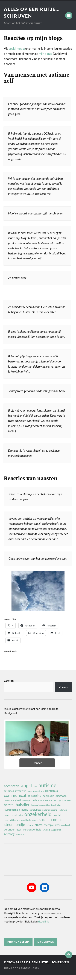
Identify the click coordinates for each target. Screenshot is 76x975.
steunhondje (14, 824)
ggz (59, 800)
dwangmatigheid (12, 800)
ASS (35, 786)
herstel (9, 805)
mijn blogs (45, 54)
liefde (24, 809)
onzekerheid (38, 814)
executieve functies (47, 800)
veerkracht (66, 825)
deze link (43, 921)
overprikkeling (12, 820)
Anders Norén (30, 968)
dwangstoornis (29, 800)
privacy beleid (18, 941)
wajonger (56, 829)
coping (36, 795)
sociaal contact (51, 819)
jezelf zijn (55, 805)
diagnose (60, 795)
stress (38, 825)
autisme (47, 785)
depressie (48, 795)
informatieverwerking (40, 805)
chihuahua (51, 790)
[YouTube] (31, 887)
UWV (57, 825)
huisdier (23, 804)
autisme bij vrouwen (15, 790)
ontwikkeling (17, 815)
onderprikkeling (49, 809)
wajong (46, 829)
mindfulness (35, 809)
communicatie (17, 795)
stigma (30, 825)
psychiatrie (26, 820)
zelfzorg (9, 834)
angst (26, 785)
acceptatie (11, 786)
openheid (57, 815)
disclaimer (45, 941)
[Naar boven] (68, 954)
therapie (49, 824)
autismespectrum (36, 791)
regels (34, 820)
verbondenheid (32, 829)
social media (17, 48)
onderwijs (63, 810)
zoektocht (20, 834)
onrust (7, 815)
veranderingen (13, 829)
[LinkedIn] (44, 887)
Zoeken (9, 680)
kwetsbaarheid (12, 809)
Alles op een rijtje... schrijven (42, 962)
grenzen (66, 800)
